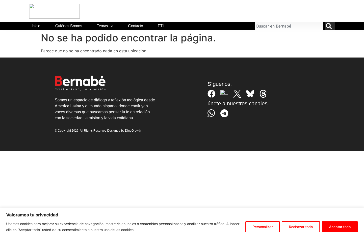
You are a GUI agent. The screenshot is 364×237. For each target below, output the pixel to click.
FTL (161, 26)
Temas (102, 26)
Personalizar (263, 227)
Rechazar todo (301, 227)
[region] (182, 222)
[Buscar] (330, 26)
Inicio (36, 26)
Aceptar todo (340, 227)
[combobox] (289, 26)
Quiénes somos (68, 26)
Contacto (135, 26)
